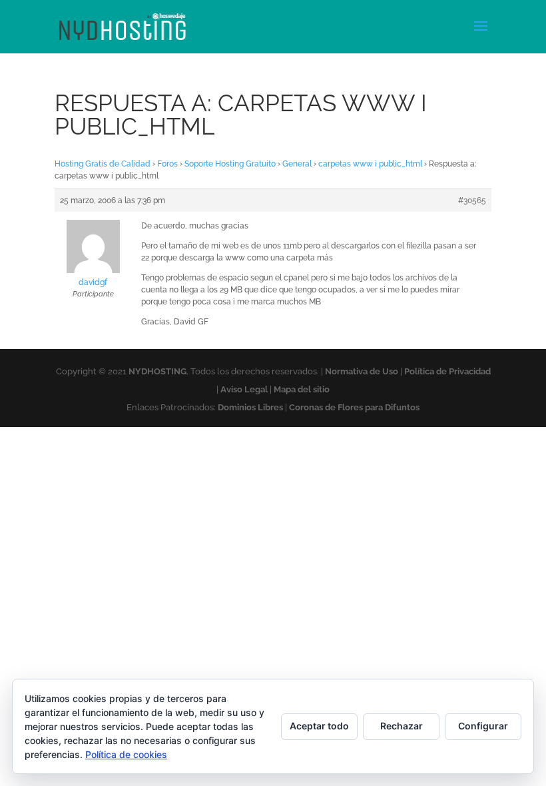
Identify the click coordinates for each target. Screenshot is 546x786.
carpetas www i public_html (370, 164)
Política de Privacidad (447, 371)
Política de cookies (126, 754)
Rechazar (401, 725)
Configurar (483, 725)
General (297, 164)
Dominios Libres (250, 407)
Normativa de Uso (361, 371)
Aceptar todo (319, 725)
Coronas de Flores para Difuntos (354, 407)
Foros (167, 164)
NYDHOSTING (157, 371)
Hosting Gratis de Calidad (102, 164)
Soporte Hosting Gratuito (230, 164)
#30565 (472, 200)
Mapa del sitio (302, 389)
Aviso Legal (244, 389)
